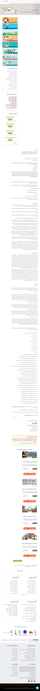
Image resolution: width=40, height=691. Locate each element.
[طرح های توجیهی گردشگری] (10, 51)
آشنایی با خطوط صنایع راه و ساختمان (31, 586)
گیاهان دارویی (15, 651)
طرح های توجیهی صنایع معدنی (13, 82)
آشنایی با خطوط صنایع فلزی (32, 589)
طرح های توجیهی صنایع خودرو (13, 80)
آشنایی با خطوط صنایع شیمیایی (32, 584)
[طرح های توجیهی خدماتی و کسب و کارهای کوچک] (10, 45)
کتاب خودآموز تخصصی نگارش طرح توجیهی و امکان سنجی (10, 604)
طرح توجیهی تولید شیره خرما (13, 587)
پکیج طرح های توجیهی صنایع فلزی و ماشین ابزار (11, 608)
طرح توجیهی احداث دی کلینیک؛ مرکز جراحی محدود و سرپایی (27, 649)
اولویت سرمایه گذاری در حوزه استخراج (30, 609)
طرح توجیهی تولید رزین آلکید (13, 584)
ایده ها (10, 640)
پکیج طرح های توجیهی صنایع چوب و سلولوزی (11, 609)
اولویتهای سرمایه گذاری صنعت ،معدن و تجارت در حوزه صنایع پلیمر (29, 616)
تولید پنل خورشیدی (14, 655)
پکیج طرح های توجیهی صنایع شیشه (13, 612)
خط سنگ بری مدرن (14, 648)
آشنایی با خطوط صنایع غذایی (32, 580)
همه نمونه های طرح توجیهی (14, 593)
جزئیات (33, 473)
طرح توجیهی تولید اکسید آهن (31, 648)
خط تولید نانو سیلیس (14, 653)
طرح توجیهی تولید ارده (14, 588)
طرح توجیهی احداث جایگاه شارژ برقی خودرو (29, 656)
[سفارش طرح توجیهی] (10, 20)
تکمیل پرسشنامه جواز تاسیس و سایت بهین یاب (11, 104)
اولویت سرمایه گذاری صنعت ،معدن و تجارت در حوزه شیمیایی (29, 611)
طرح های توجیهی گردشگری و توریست (12, 88)
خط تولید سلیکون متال (14, 652)
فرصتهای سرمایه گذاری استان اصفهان (30, 621)
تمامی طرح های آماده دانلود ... (18, 561)
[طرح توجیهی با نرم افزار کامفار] (10, 57)
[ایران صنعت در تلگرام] (28, 681)
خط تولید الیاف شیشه (14, 660)
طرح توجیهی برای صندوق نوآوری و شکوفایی (11, 108)
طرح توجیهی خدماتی (34, 428)
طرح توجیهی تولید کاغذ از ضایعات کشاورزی (29, 655)
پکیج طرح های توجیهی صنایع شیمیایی (12, 614)
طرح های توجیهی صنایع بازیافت (13, 83)
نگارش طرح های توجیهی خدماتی (13, 99)
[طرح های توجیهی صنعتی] (10, 26)
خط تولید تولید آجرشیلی (14, 659)
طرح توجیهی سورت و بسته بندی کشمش (30, 657)
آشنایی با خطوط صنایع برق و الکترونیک (31, 581)
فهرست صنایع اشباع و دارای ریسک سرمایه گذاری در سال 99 (28, 605)
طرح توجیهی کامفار (15, 672)
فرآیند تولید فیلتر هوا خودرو (33, 431)
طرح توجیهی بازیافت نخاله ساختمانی (29, 516)
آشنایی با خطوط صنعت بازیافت (32, 588)
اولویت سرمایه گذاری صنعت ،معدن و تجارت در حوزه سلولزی (29, 614)
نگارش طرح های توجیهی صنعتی (13, 96)
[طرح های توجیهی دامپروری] (10, 39)
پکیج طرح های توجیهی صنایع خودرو (13, 607)
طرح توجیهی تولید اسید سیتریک (31, 653)
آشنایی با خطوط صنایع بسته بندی (31, 583)
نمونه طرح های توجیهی (29, 640)
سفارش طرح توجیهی (14, 102)
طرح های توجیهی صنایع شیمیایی (13, 72)
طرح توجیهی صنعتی (15, 665)
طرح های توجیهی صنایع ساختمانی (13, 75)
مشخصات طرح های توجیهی (13, 103)
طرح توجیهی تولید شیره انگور (13, 585)
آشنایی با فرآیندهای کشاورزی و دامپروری (31, 593)
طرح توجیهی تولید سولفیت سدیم (13, 583)
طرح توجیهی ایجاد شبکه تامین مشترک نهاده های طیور (27, 462)
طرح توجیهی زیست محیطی (14, 580)
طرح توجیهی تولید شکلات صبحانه (13, 589)
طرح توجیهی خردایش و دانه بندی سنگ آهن (29, 652)
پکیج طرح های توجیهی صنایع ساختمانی (12, 605)
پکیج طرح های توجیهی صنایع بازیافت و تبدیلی (11, 611)
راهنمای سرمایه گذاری (5, 640)
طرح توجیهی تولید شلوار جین (13, 591)
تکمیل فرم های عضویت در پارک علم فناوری (11, 105)
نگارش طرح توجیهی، (34, 443)
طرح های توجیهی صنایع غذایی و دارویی (12, 71)
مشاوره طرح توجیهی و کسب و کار (14, 675)
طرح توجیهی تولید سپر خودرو (13, 581)
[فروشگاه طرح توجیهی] (7, 1)
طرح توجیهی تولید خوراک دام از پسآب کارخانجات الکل (28, 660)
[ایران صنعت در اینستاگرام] (31, 681)
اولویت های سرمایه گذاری (15, 640)
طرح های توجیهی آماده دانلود (22, 640)
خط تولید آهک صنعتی (14, 657)
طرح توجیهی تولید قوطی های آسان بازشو (29, 489)
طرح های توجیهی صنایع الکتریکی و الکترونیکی (11, 79)
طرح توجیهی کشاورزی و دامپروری (14, 667)
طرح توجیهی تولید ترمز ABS (33, 426)
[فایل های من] (5, 1)
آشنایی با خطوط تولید (36, 641)
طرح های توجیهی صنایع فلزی (13, 74)
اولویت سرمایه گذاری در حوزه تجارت (31, 607)
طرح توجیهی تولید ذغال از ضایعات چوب (30, 659)
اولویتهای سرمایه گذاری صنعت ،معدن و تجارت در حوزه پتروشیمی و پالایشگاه (29, 619)
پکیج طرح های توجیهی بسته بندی (13, 615)
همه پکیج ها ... (15, 143)
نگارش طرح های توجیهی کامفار (13, 101)
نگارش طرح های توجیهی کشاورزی (12, 98)
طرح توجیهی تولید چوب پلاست (31, 651)
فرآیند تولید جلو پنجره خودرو (33, 429)
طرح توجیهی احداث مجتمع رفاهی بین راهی (29, 543)
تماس (36, 441)
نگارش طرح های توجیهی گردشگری (12, 100)
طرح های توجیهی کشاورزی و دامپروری (12, 85)
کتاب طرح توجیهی (31, 641)
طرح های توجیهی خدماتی (14, 87)
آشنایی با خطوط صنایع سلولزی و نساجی (31, 591)
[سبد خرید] (3, 1)
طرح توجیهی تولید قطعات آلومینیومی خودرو (31, 425)
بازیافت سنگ (15, 656)
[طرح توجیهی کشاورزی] (10, 32)
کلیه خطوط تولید (23, 594)
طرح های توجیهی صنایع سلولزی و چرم (12, 77)
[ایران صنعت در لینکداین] (34, 681)
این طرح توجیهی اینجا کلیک (29, 415)
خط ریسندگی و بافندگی (14, 649)
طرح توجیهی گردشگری (15, 669)
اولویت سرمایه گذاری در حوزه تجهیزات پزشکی (29, 608)
